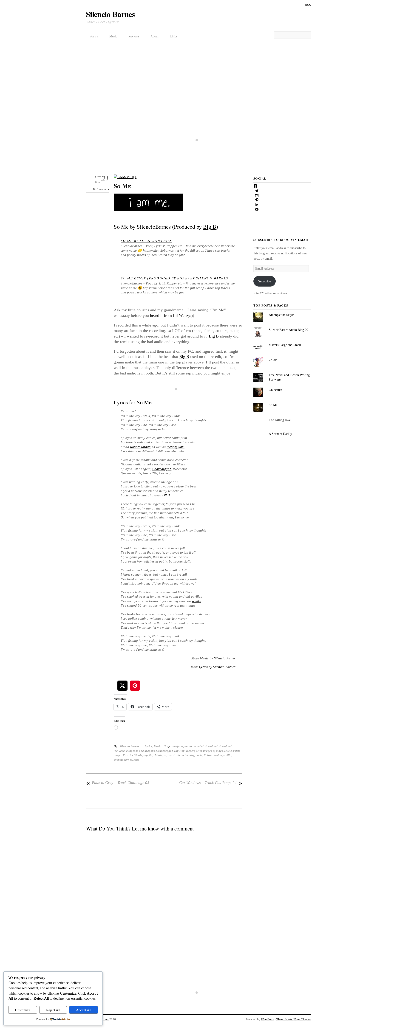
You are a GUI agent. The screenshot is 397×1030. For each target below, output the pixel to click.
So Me (122, 185)
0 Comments (101, 189)
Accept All (83, 1010)
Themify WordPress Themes (293, 1019)
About (154, 36)
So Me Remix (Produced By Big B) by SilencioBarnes (174, 278)
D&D (166, 495)
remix (199, 755)
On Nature (275, 390)
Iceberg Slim (175, 447)
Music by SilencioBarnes (217, 658)
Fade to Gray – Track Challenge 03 (117, 782)
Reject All (53, 1010)
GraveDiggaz (164, 750)
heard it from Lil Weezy (170, 315)
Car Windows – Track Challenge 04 (210, 782)
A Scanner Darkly (280, 434)
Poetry (94, 36)
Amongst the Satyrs (281, 315)
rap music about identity (179, 755)
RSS (308, 5)
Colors (273, 360)
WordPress (267, 1019)
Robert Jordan (140, 447)
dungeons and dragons (140, 750)
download (211, 746)
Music (113, 36)
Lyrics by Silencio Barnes (217, 667)
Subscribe (264, 281)
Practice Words (132, 755)
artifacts (178, 746)
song (136, 759)
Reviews (133, 36)
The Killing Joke (280, 420)
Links (173, 36)
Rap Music (155, 755)
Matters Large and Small (285, 345)
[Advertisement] (198, 76)
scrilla (196, 601)
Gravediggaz (161, 469)
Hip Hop (179, 750)
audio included (194, 746)
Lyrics (148, 746)
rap (145, 755)
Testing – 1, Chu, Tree (198, 162)
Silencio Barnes (129, 746)
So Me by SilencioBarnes (146, 240)
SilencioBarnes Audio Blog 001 (289, 330)
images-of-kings (213, 750)
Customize (22, 1010)
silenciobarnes (123, 759)
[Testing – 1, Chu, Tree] (198, 155)
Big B (209, 226)
